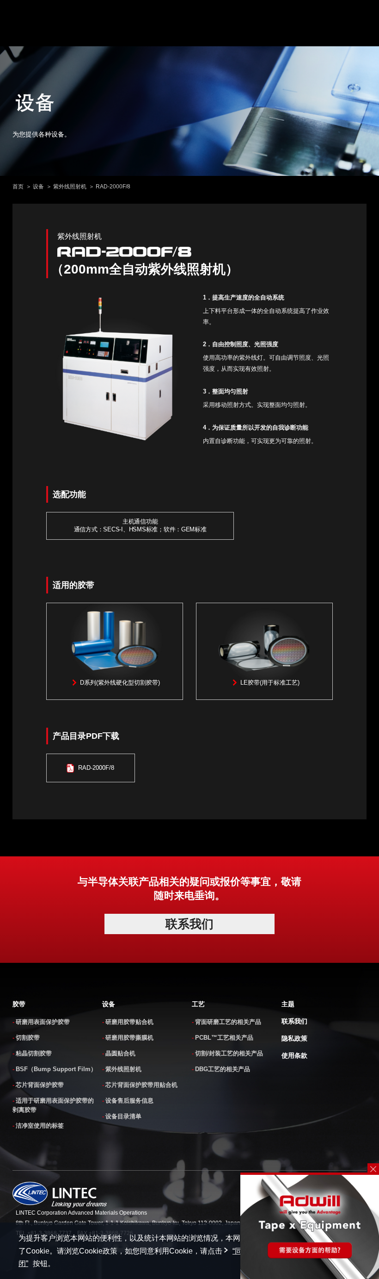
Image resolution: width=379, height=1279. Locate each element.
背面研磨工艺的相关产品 (228, 1021)
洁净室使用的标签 (40, 1125)
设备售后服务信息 (129, 1100)
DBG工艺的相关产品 (222, 1069)
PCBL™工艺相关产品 (224, 1037)
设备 (38, 186)
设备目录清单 (123, 1116)
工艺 (198, 1004)
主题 (287, 1004)
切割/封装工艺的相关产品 (229, 1053)
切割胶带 (28, 1037)
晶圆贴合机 (120, 1053)
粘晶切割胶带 (34, 1053)
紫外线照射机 (69, 186)
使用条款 (294, 1055)
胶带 (18, 1004)
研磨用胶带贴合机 (129, 1021)
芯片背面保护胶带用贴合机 (141, 1084)
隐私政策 (294, 1038)
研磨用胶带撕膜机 (129, 1037)
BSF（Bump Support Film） (56, 1069)
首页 (18, 186)
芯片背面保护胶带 (40, 1084)
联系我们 (294, 1021)
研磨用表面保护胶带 (43, 1021)
